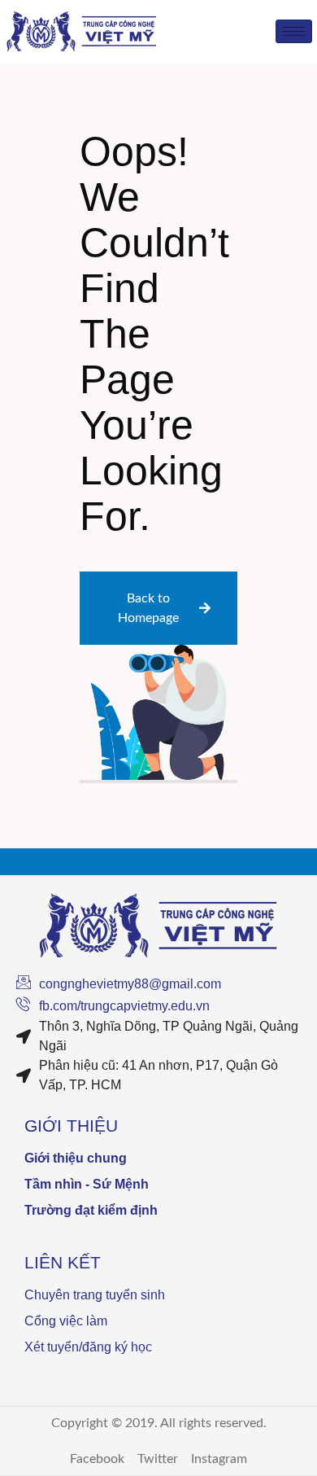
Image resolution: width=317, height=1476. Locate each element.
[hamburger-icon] (294, 31)
